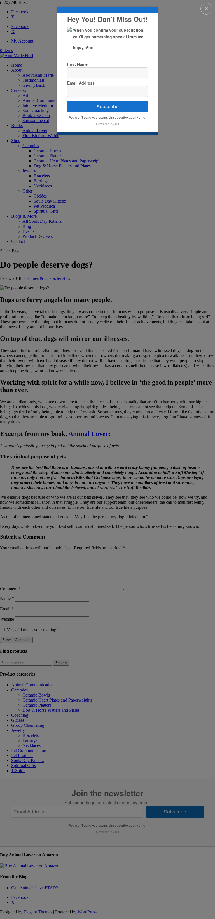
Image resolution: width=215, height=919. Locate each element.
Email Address (81, 83)
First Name (77, 64)
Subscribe (107, 106)
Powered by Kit (107, 123)
